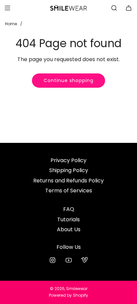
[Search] (114, 8)
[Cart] (128, 8)
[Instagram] (52, 260)
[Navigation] (7, 8)
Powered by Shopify (68, 295)
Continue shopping (68, 80)
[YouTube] (68, 260)
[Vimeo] (84, 260)
